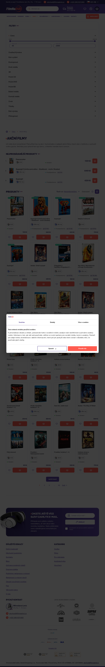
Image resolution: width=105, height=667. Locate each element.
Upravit (51, 348)
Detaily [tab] (52, 322)
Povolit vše (82, 348)
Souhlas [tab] (22, 322)
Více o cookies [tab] (83, 322)
